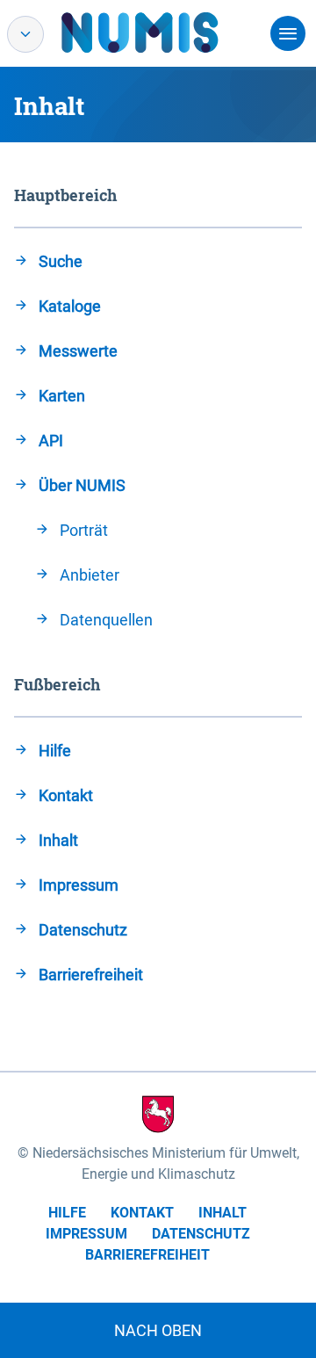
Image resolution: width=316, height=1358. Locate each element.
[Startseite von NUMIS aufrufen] (165, 32)
